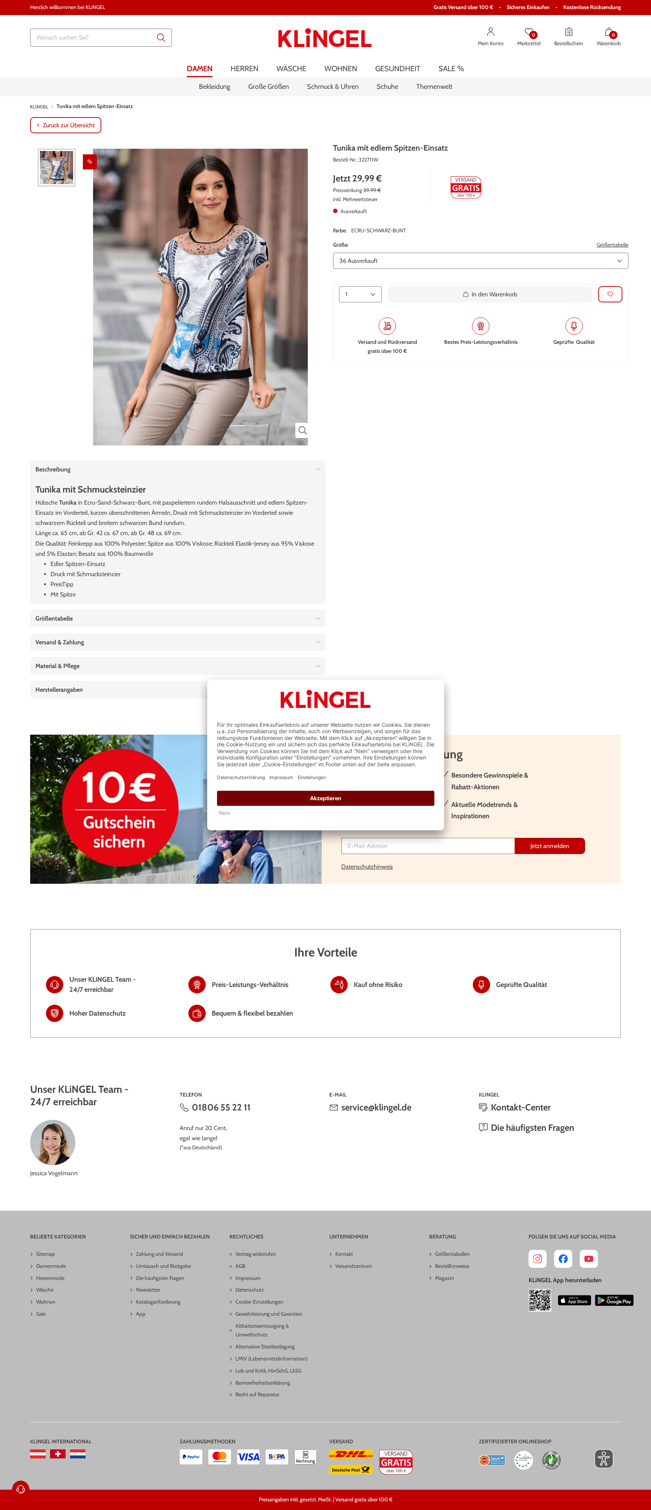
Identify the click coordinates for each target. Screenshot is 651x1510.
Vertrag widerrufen (255, 1254)
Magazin (444, 1278)
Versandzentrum (353, 1266)
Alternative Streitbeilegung (265, 1346)
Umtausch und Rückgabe (163, 1266)
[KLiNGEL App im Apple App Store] (574, 1300)
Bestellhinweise (452, 1266)
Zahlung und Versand (159, 1254)
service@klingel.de (376, 1107)
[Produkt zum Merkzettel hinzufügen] (610, 294)
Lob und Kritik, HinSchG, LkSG (268, 1370)
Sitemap (45, 1254)
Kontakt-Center (521, 1107)
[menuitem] (200, 68)
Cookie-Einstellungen (259, 1301)
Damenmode (51, 1266)
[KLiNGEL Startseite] (324, 37)
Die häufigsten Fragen (532, 1127)
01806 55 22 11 (221, 1107)
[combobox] (101, 38)
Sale (41, 1313)
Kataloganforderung (158, 1301)
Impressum (247, 1278)
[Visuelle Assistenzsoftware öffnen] (600, 1458)
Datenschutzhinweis (367, 866)
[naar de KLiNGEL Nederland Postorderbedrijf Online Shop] (78, 1453)
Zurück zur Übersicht (69, 125)
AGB (240, 1266)
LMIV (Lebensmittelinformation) (271, 1358)
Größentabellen (452, 1254)
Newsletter (148, 1289)
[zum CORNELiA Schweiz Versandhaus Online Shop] (58, 1453)
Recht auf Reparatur (257, 1394)
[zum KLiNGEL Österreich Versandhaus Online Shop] (38, 1453)
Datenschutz (249, 1289)
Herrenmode (50, 1278)
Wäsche (44, 1289)
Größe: (340, 244)
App (140, 1313)
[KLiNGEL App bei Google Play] (614, 1300)
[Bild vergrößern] (302, 430)
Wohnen (45, 1301)
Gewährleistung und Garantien (269, 1313)
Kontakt (344, 1254)
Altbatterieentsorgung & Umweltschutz (262, 1330)
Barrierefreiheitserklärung (262, 1382)
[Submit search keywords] (161, 38)
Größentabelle (612, 244)
